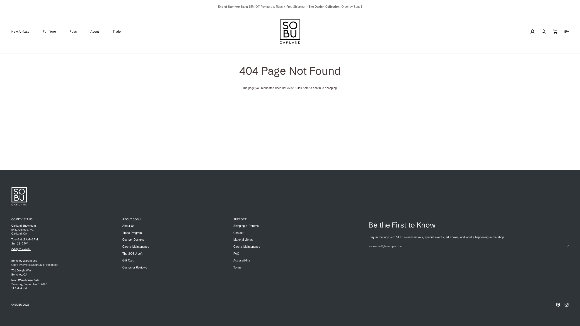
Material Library (243, 239)
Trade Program (132, 233)
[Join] (565, 245)
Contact (238, 233)
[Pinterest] (558, 305)
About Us (128, 226)
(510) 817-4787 (21, 249)
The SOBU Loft (132, 253)
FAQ (236, 253)
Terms (237, 267)
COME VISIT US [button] (22, 219)
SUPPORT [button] (239, 219)
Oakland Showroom (23, 225)
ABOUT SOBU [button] (131, 219)
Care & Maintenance (135, 246)
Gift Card (128, 260)
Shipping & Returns (246, 226)
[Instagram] (567, 305)
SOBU (18, 304)
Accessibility (241, 260)
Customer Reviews (134, 267)
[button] (52, 31)
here (306, 88)
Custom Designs (133, 239)
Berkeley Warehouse (24, 260)
